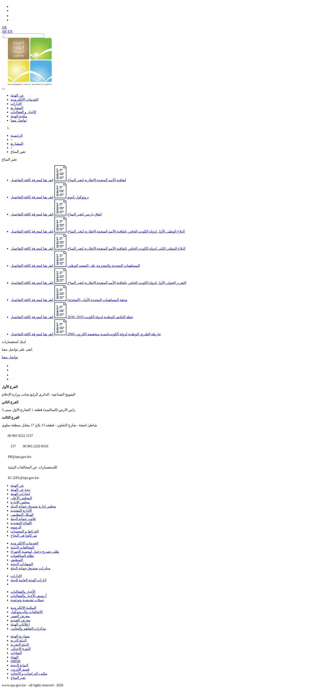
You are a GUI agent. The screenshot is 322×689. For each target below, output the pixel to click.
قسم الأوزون (20, 669)
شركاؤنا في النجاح (24, 535)
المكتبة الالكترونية (23, 608)
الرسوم (16, 527)
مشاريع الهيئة (20, 636)
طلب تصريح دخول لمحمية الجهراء (35, 551)
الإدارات (16, 104)
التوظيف (17, 560)
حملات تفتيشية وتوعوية (27, 600)
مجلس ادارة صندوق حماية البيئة (33, 506)
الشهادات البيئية (22, 564)
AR (4, 27)
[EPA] (30, 84)
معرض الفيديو (20, 620)
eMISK (16, 661)
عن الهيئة (17, 95)
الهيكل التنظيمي (22, 515)
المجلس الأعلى (21, 498)
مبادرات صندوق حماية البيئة (30, 568)
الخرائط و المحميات (25, 531)
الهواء (14, 657)
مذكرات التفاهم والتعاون (28, 628)
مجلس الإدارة (20, 502)
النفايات (16, 653)
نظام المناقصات (22, 556)
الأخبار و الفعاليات (23, 112)
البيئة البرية (19, 640)
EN (10, 31)
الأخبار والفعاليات (23, 592)
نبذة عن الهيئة (20, 490)
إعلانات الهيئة (20, 624)
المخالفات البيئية (22, 547)
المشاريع (17, 108)
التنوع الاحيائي (20, 649)
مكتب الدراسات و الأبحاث (29, 673)
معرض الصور (20, 616)
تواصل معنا (19, 120)
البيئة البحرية (20, 644)
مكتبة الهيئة (19, 116)
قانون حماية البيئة (23, 519)
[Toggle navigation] (3, 89)
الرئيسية (17, 135)
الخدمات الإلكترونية (24, 99)
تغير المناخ (18, 678)
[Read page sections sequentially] (15, 79)
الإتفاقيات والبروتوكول (26, 612)
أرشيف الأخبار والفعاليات (28, 596)
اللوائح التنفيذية (21, 523)
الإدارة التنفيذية (21, 510)
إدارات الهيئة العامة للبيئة (28, 580)
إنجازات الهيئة (20, 494)
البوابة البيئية (19, 665)
